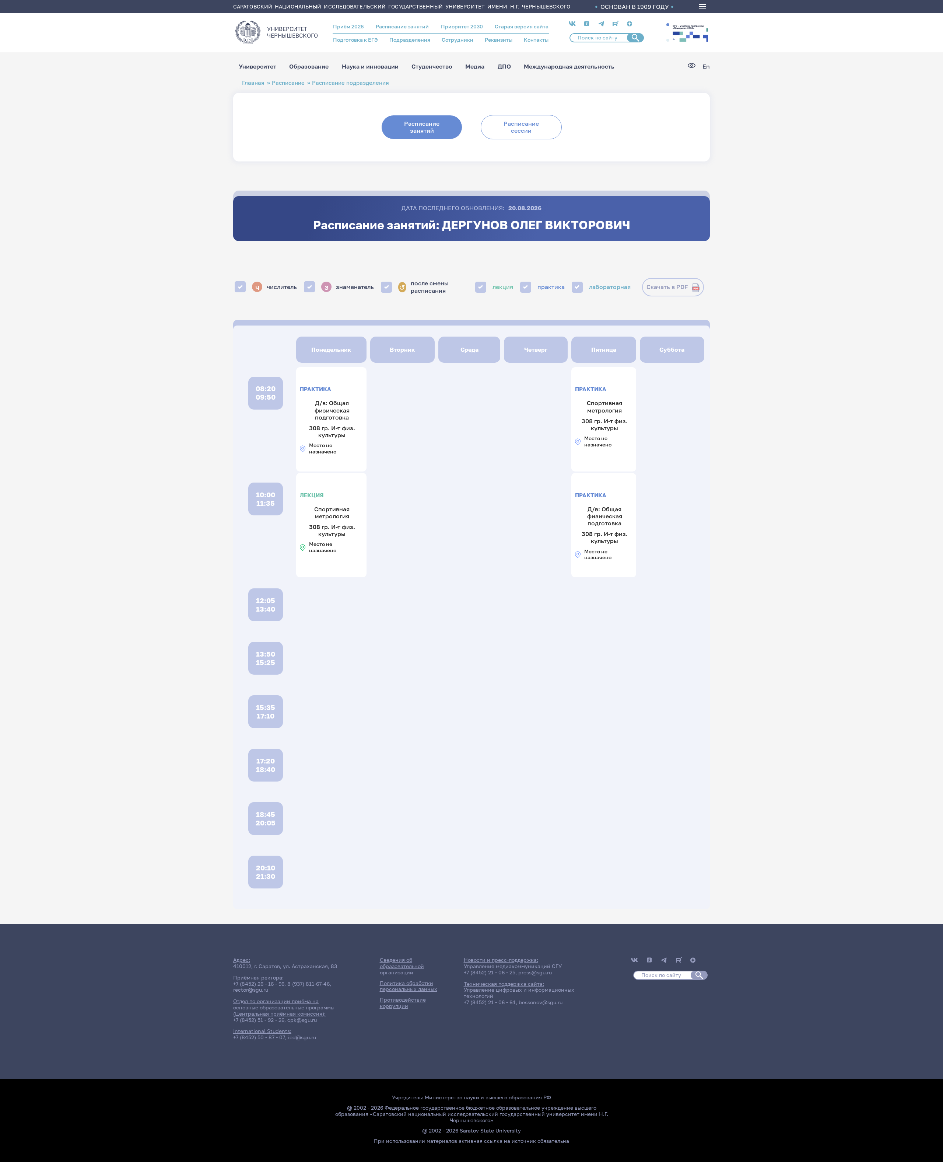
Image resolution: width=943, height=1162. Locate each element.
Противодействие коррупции (403, 1002)
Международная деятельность (569, 66)
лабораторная (610, 286)
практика (551, 286)
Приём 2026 (348, 26)
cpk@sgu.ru (302, 1020)
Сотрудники (457, 39)
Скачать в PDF (667, 286)
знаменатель (349, 286)
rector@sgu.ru (250, 990)
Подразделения (409, 39)
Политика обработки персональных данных (408, 986)
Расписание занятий (402, 26)
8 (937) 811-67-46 (308, 984)
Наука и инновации (370, 66)
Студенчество (431, 66)
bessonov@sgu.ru (540, 1002)
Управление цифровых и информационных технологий (519, 993)
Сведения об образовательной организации (402, 966)
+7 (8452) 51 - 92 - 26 (258, 1020)
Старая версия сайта (521, 26)
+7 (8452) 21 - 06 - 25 (489, 972)
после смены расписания (423, 287)
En (706, 66)
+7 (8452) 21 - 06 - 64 (490, 1002)
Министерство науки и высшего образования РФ (488, 1097)
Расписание (288, 83)
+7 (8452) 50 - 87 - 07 (259, 1037)
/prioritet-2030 (689, 32)
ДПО (504, 66)
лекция (502, 286)
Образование (309, 66)
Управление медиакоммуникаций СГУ (513, 966)
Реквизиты (498, 39)
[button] (667, 24)
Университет (257, 66)
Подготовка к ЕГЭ (355, 39)
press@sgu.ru (535, 972)
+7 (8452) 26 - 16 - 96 (258, 984)
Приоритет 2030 (462, 26)
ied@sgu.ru (302, 1037)
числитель (276, 286)
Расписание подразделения (350, 83)
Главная (253, 83)
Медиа (474, 66)
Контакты (536, 39)
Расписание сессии (521, 127)
